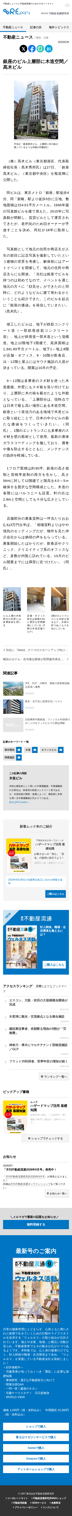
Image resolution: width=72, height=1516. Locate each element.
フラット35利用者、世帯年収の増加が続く (39, 1063)
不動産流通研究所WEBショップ (49, 1498)
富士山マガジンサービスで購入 (36, 1437)
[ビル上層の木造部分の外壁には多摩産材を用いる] (12, 610)
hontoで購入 (36, 1447)
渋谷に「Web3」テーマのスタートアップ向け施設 (37, 650)
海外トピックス (59, 27)
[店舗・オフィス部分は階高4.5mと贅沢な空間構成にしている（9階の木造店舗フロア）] (36, 610)
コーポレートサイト (17, 1498)
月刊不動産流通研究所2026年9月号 (25, 1176)
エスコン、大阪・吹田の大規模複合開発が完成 (39, 1004)
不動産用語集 (19, 1503)
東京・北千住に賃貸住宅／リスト (43, 701)
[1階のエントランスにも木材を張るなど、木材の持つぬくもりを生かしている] (60, 610)
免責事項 (55, 1503)
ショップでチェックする (47, 1138)
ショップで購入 (36, 1426)
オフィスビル (48, 749)
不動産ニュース (13, 27)
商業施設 (10, 757)
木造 (28, 749)
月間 (38, 986)
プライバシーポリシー (26, 1507)
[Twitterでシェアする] (23, 47)
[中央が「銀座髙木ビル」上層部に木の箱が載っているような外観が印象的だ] (36, 138)
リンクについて (50, 1507)
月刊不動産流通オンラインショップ (30, 1184)
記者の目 (36, 27)
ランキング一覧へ (55, 1076)
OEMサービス (38, 1503)
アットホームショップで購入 (36, 1469)
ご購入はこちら (55, 893)
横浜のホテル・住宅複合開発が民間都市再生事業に (36, 659)
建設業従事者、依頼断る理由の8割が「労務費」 (39, 1033)
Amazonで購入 (36, 1458)
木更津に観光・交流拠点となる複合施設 (39, 1018)
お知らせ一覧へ (58, 1193)
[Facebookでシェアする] (32, 49)
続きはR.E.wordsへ (19, 802)
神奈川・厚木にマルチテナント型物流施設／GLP (39, 1049)
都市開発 (10, 749)
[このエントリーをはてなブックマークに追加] (48, 47)
